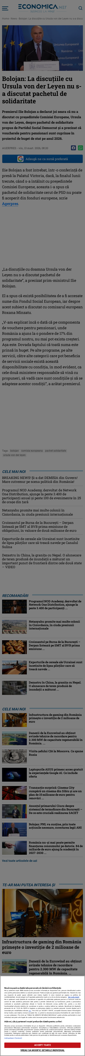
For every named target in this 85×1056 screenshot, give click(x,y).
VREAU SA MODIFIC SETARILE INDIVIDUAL (42, 1050)
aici (30, 1010)
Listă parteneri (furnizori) (13, 1038)
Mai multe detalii (73, 997)
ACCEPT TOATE (42, 1045)
